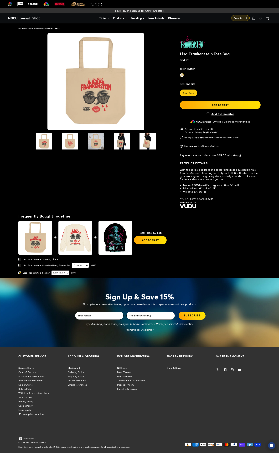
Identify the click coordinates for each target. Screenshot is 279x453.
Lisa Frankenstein (31, 28)
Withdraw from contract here (33, 393)
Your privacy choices (33, 414)
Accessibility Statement (30, 380)
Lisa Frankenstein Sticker (36, 272)
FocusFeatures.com (127, 389)
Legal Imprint (25, 410)
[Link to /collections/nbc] (10, 4)
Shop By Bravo (174, 368)
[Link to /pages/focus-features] (96, 4)
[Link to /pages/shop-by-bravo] (20, 4)
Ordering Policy (76, 372)
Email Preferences (77, 384)
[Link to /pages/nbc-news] (46, 4)
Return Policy (25, 389)
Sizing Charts (25, 384)
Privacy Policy (25, 401)
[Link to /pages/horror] (59, 4)
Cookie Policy (25, 405)
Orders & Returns (27, 372)
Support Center (26, 368)
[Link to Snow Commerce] (27, 439)
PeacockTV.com (125, 384)
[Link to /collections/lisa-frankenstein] (220, 42)
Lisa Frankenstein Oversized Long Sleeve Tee (46, 265)
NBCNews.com (125, 376)
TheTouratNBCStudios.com (131, 380)
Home (20, 28)
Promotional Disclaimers (31, 376)
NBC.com (122, 368)
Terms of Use (25, 397)
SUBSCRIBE (192, 315)
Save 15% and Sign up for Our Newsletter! (139, 10)
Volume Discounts (77, 380)
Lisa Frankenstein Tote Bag (37, 259)
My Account (74, 368)
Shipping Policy (76, 376)
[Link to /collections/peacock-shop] (33, 4)
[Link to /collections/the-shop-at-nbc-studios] (78, 4)
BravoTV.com (124, 372)
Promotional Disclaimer (139, 329)
